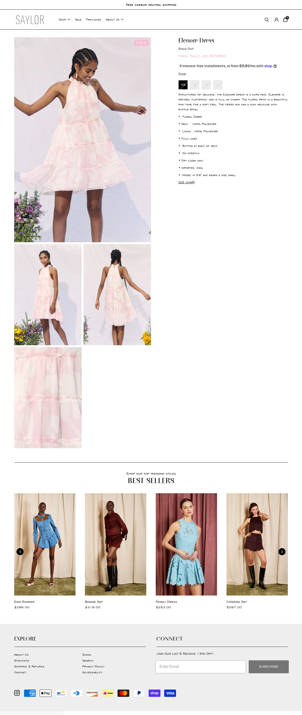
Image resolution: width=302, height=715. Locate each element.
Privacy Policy (93, 666)
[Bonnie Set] (115, 544)
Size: (182, 74)
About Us (112, 19)
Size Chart (186, 182)
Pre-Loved (93, 19)
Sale (78, 19)
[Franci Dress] (186, 544)
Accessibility (92, 672)
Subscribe (268, 667)
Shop (62, 19)
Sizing (86, 654)
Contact (20, 672)
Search (87, 660)
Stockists (21, 660)
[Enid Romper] (45, 544)
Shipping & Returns (29, 666)
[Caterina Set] (257, 544)
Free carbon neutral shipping (151, 4)
